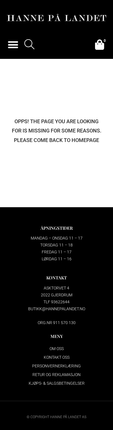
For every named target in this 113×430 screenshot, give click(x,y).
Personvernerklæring (56, 366)
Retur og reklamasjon (56, 374)
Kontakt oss (57, 357)
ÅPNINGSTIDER (57, 228)
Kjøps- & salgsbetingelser (57, 383)
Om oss (57, 348)
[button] (13, 45)
